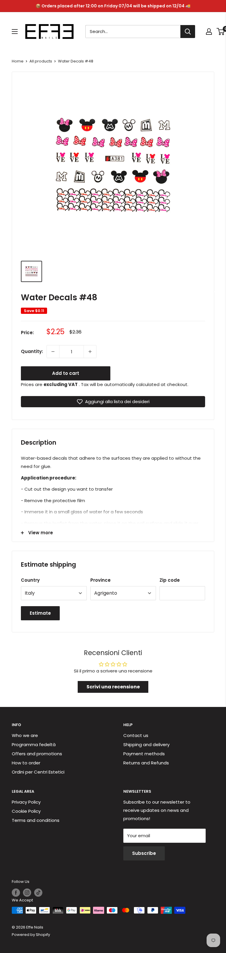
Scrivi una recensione (113, 686)
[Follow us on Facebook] (16, 892)
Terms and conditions (35, 820)
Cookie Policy (26, 811)
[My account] (209, 31)
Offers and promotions (37, 754)
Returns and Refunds (146, 763)
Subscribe (144, 853)
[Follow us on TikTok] (38, 892)
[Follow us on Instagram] (27, 892)
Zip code (169, 580)
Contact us (135, 735)
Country (30, 580)
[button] (113, 401)
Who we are (25, 735)
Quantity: (32, 351)
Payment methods (144, 754)
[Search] (187, 31)
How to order (26, 763)
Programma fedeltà (34, 744)
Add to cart (65, 373)
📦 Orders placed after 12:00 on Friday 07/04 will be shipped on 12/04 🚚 (113, 6)
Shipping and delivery (146, 744)
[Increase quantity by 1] (90, 351)
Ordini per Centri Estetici (38, 772)
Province (100, 580)
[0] (221, 31)
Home (18, 61)
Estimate (40, 613)
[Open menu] (15, 31)
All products (40, 61)
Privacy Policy (26, 802)
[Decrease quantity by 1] (53, 351)
